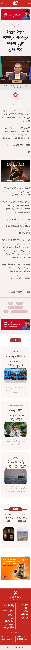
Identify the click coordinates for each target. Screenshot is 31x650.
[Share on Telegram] (15, 647)
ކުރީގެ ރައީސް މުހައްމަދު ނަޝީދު (15, 307)
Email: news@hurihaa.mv (22, 641)
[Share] (8, 647)
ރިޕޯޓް (26, 608)
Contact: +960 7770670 (6, 641)
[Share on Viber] (12, 647)
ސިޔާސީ (10, 303)
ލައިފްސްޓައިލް (24, 617)
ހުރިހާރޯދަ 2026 (8, 615)
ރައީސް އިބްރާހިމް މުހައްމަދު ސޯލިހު (19, 312)
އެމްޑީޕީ (15, 26)
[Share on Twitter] (23, 647)
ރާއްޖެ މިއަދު (19, 303)
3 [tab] (15, 545)
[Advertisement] (15, 14)
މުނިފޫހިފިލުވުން (24, 614)
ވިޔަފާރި (26, 611)
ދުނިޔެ (26, 620)
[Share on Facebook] (19, 647)
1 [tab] (18, 545)
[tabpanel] (22, 528)
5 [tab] (12, 545)
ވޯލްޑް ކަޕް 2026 (8, 611)
